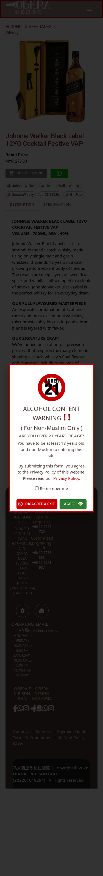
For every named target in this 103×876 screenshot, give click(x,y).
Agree (70, 504)
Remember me (54, 488)
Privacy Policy (66, 478)
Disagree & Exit (40, 504)
